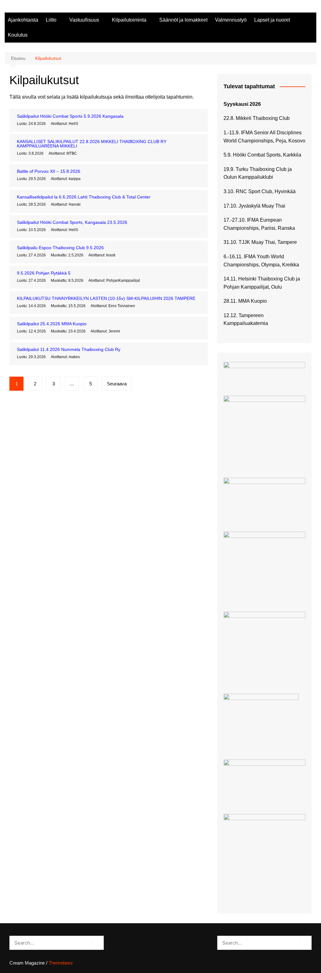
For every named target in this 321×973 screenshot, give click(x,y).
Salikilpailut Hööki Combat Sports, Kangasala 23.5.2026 (72, 222)
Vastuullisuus (84, 20)
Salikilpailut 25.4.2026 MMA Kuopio (52, 323)
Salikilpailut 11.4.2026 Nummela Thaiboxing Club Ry (68, 349)
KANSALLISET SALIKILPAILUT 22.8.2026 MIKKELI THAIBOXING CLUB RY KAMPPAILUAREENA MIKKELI (91, 143)
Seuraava (117, 383)
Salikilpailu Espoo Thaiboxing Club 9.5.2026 (60, 247)
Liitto (51, 20)
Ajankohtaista (23, 20)
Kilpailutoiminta (129, 20)
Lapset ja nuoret (272, 20)
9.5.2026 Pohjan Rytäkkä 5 (44, 272)
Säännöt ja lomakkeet (183, 20)
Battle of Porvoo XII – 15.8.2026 (48, 171)
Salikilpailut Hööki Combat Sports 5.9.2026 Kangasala (70, 116)
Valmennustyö (231, 20)
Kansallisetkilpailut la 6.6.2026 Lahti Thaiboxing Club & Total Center (83, 196)
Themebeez (61, 962)
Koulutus (18, 35)
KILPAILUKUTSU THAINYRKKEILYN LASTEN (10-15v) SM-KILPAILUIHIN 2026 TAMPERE (106, 298)
